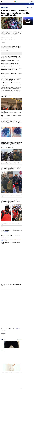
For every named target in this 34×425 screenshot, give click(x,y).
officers (8, 236)
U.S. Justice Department (5, 231)
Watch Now (31, 1)
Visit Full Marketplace (19, 339)
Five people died (3, 238)
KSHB (17, 328)
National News (4, 7)
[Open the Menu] (1, 1)
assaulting (2, 236)
